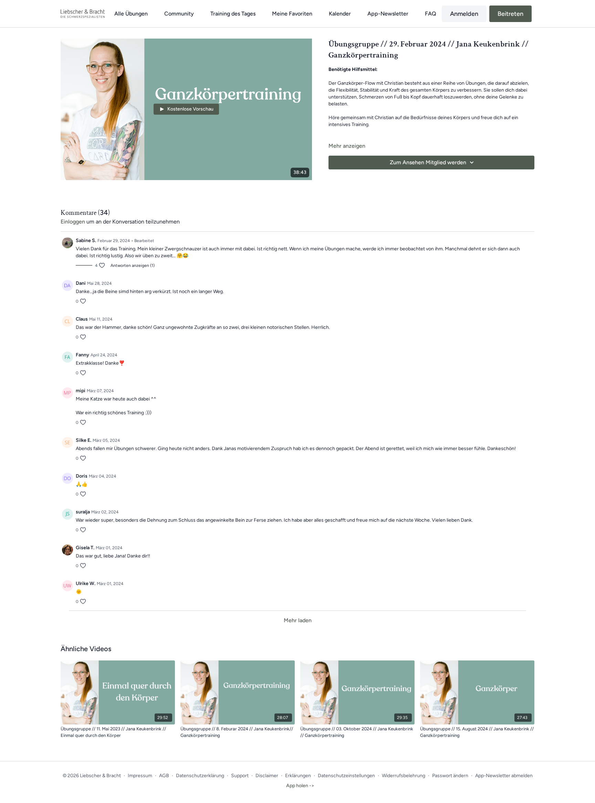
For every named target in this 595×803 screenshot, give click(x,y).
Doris (81, 476)
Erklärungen (298, 776)
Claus (82, 319)
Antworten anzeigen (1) (133, 265)
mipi (80, 391)
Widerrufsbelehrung (403, 776)
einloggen (73, 221)
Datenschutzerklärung (200, 776)
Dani (81, 283)
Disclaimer (266, 776)
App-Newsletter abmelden (504, 776)
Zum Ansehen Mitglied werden (428, 162)
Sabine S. (86, 240)
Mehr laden (298, 620)
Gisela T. (85, 548)
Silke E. (83, 440)
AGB (164, 776)
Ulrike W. (85, 583)
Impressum (140, 776)
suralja (83, 512)
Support (240, 776)
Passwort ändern (450, 776)
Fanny (82, 355)
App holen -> (300, 786)
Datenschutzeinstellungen (346, 776)
